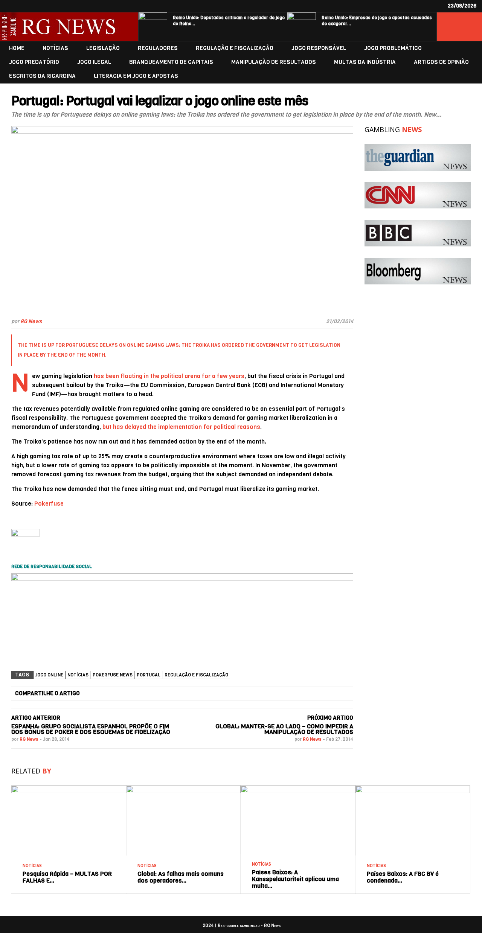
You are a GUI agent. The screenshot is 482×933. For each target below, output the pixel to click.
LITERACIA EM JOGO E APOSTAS (136, 76)
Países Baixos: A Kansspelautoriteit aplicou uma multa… (295, 879)
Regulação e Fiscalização (196, 675)
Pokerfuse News (113, 675)
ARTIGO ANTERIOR (35, 718)
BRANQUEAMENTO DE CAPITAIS (171, 62)
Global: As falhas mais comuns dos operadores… (180, 877)
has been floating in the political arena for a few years (169, 376)
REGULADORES (158, 48)
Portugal (148, 675)
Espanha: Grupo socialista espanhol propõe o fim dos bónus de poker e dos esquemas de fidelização (90, 729)
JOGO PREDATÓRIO (34, 62)
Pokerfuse (49, 504)
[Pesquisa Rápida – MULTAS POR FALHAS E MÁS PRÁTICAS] (68, 788)
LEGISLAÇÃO (103, 48)
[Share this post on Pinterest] (268, 693)
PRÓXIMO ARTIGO (330, 718)
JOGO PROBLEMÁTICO (393, 48)
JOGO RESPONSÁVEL (318, 48)
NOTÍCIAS (55, 48)
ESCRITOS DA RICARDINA (42, 76)
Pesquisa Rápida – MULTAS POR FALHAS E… (67, 877)
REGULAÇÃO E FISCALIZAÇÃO (234, 48)
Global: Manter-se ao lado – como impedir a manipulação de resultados (284, 729)
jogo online (49, 675)
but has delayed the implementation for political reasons (181, 427)
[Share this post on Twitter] (161, 693)
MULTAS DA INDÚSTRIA (365, 62)
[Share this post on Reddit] (322, 693)
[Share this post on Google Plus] (215, 693)
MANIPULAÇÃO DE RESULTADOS (273, 62)
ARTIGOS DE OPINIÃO (441, 62)
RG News (31, 321)
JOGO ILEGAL (94, 62)
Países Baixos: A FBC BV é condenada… (403, 877)
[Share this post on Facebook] (107, 693)
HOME (16, 48)
